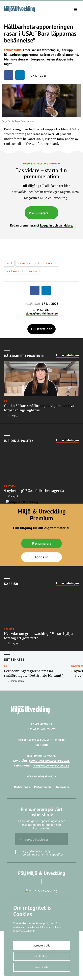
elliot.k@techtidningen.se (42, 313)
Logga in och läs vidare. (56, 225)
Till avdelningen (67, 355)
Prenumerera (38, 213)
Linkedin (47, 881)
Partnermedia (42, 787)
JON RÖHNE (42, 745)
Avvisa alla (41, 967)
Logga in (41, 557)
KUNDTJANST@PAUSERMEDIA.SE (50, 760)
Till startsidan (41, 329)
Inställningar (42, 956)
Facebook (35, 881)
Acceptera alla (41, 945)
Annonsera (62, 787)
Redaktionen (22, 787)
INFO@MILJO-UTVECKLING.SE (51, 765)
